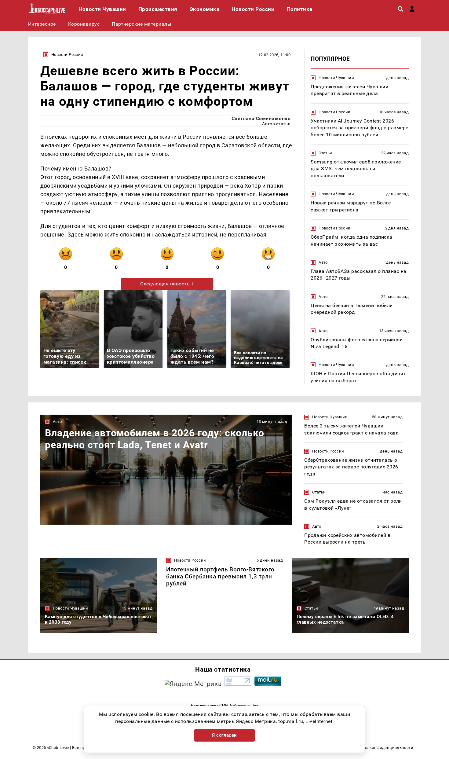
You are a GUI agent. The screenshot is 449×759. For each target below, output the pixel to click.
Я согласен (224, 735)
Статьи (325, 153)
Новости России (67, 54)
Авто (323, 262)
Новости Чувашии (336, 77)
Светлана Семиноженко (261, 118)
